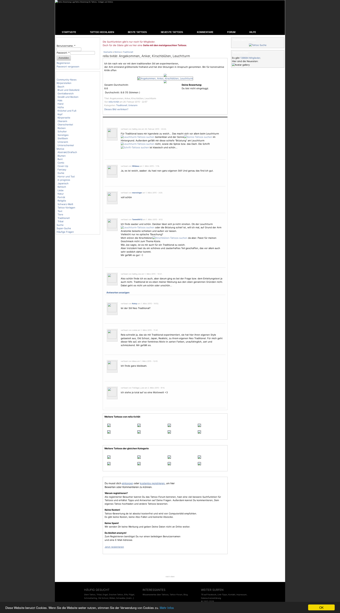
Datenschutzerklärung (211, 598)
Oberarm (62, 121)
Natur (61, 193)
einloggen (127, 483)
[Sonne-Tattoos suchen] (198, 137)
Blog (185, 594)
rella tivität (110, 56)
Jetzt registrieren (114, 546)
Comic (61, 162)
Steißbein (63, 138)
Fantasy (62, 169)
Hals (60, 100)
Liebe (61, 190)
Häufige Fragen (65, 231)
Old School (103, 598)
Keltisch (62, 186)
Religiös (62, 200)
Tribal (60, 221)
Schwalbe (120, 598)
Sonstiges (63, 135)
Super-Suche (64, 228)
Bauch (61, 86)
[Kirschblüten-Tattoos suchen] (170, 237)
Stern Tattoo (89, 594)
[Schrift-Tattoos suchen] (135, 147)
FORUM (231, 32)
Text (60, 211)
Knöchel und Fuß (67, 110)
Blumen (62, 155)
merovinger (137, 193)
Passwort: (63, 52)
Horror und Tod (66, 176)
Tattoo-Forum (176, 594)
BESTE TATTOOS (137, 32)
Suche (60, 224)
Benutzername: (66, 45)
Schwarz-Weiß (65, 204)
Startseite (107, 52)
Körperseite (64, 117)
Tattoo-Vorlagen (66, 207)
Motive (60, 148)
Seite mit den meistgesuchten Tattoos (164, 45)
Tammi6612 (137, 219)
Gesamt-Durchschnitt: (116, 84)
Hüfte (61, 107)
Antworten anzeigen (117, 292)
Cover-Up (63, 166)
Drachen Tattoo (116, 594)
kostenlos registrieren (152, 483)
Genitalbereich (66, 93)
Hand (60, 103)
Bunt (60, 159)
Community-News (66, 79)
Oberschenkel (65, 124)
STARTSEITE (69, 32)
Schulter (62, 131)
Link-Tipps (222, 594)
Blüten (112, 598)
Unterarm (63, 141)
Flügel (131, 594)
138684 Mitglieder (250, 57)
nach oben (170, 576)
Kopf (60, 114)
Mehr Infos (167, 607)
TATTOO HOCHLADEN (102, 32)
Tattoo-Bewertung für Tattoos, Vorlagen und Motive (94, 2)
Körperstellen (64, 83)
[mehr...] (130, 598)
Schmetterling (90, 598)
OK (321, 607)
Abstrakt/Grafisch (67, 152)
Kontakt (231, 594)
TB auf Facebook (208, 594)
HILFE (252, 32)
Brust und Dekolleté (69, 90)
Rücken (62, 128)
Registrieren (63, 63)
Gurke (61, 173)
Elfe (126, 594)
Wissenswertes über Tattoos (156, 594)
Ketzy (134, 303)
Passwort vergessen (68, 66)
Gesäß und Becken (68, 96)
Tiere (60, 214)
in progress (64, 179)
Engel (105, 594)
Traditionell (64, 218)
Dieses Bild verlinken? (116, 109)
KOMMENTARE (205, 32)
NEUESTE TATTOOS (172, 32)
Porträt (61, 197)
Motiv (162, 341)
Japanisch (63, 183)
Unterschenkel (66, 145)
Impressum (241, 594)
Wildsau (135, 166)
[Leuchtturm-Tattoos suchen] (137, 137)
